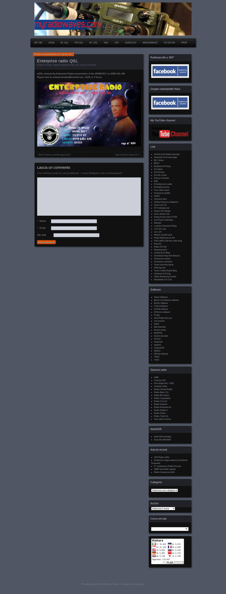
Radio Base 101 (161, 392)
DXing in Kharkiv (161, 178)
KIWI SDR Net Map (162, 437)
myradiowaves (50, 54)
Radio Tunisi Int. (161, 416)
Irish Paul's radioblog (163, 220)
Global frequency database (166, 202)
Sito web (41, 235)
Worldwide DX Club (163, 279)
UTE (116, 42)
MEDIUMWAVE (150, 42)
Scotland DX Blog (162, 253)
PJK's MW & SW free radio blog (168, 241)
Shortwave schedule (163, 262)
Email (41, 228)
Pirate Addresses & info (164, 238)
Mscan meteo (160, 330)
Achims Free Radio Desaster (167, 154)
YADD (156, 357)
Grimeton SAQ (160, 386)
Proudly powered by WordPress (97, 584)
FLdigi (157, 315)
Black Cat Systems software (166, 300)
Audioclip (130, 42)
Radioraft (158, 342)
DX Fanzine (159, 172)
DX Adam (158, 169)
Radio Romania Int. (162, 407)
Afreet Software (161, 297)
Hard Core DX (160, 205)
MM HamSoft (160, 327)
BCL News (159, 160)
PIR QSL (79, 42)
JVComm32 (159, 321)
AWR (156, 377)
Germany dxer (160, 199)
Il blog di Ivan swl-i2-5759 (165, 217)
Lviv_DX (158, 232)
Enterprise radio (68, 65)
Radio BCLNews (161, 395)
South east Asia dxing (163, 265)
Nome (41, 221)
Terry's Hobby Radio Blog (165, 270)
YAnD (156, 360)
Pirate (49, 65)
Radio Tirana (160, 413)
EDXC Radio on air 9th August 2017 (55, 155)
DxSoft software (161, 309)
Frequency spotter (162, 193)
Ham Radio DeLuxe (163, 318)
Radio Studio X (161, 410)
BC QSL (64, 42)
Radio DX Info (160, 247)
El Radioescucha (161, 187)
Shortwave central (162, 259)
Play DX (157, 244)
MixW (156, 324)
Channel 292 (160, 380)
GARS (157, 196)
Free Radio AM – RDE (164, 383)
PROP (184, 42)
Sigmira (157, 345)
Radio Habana (160, 404)
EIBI (156, 181)
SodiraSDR (159, 348)
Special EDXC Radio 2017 (127, 155)
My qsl (93, 42)
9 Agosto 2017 (66, 54)
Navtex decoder (161, 336)
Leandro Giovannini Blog (165, 226)
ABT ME (38, 42)
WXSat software (161, 354)
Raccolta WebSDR (162, 440)
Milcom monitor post (163, 235)
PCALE (157, 339)
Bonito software (161, 303)
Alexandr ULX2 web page (165, 157)
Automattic (138, 584)
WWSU (157, 351)
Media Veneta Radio (163, 389)
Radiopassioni (160, 250)
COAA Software (161, 306)
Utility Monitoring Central (165, 276)
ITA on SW (169, 42)
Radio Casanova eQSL (164, 472)
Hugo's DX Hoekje (162, 211)
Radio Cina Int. (160, 401)
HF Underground (161, 208)
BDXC (157, 163)
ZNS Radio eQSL (162, 457)
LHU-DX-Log (160, 229)
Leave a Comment (88, 65)
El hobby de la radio (163, 184)
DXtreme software (162, 312)
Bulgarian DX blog (162, 166)
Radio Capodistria (162, 398)
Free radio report (161, 190)
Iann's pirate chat (161, 214)
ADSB (51, 42)
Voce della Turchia (162, 419)
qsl (77, 65)
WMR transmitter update (165, 469)
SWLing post (159, 268)
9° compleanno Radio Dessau (167, 466)
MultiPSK (158, 333)
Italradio (157, 223)
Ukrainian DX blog (162, 273)
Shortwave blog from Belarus (167, 256)
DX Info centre (160, 175)
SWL (106, 42)
